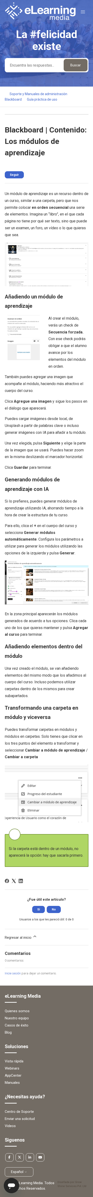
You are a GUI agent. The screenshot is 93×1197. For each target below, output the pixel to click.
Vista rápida (14, 1061)
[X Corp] (14, 881)
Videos (10, 1126)
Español (17, 1172)
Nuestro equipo (17, 1018)
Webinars (12, 1068)
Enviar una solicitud (20, 1119)
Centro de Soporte (19, 1111)
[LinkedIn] (21, 881)
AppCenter (13, 1075)
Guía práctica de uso (42, 99)
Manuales (12, 1082)
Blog (8, 1032)
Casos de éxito (16, 1025)
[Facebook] (7, 881)
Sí (38, 909)
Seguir (14, 174)
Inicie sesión (13, 973)
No (54, 909)
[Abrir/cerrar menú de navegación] (82, 12)
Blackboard (13, 99)
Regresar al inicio (18, 937)
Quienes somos (17, 1011)
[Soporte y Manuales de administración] (40, 19)
